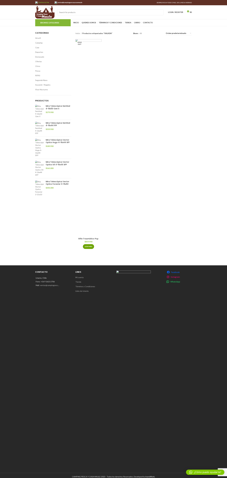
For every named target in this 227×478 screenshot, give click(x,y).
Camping (38, 43)
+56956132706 (43, 2)
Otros (37, 66)
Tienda (78, 282)
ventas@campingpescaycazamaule (69, 2)
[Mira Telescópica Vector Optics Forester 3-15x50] (39, 188)
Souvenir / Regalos (42, 85)
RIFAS (37, 75)
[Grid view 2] (152, 33)
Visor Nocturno (41, 89)
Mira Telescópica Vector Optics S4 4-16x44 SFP (57, 163)
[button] (205, 472)
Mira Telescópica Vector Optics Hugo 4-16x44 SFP (57, 141)
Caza (37, 47)
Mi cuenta (79, 277)
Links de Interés (82, 291)
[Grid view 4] (160, 33)
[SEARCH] (160, 12)
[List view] (148, 33)
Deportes (39, 52)
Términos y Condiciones (85, 286)
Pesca (37, 71)
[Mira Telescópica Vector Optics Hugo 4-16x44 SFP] (39, 148)
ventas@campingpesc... (49, 285)
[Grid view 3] (156, 33)
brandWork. (150, 477)
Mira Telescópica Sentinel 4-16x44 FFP (58, 124)
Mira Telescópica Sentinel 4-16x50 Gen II (58, 107)
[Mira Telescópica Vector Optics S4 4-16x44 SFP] (39, 168)
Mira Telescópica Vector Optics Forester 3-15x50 (57, 182)
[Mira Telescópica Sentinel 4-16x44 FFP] (39, 128)
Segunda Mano (41, 80)
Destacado (39, 57)
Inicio (77, 33)
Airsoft (38, 38)
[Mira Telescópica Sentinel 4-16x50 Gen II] (39, 111)
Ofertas (38, 61)
